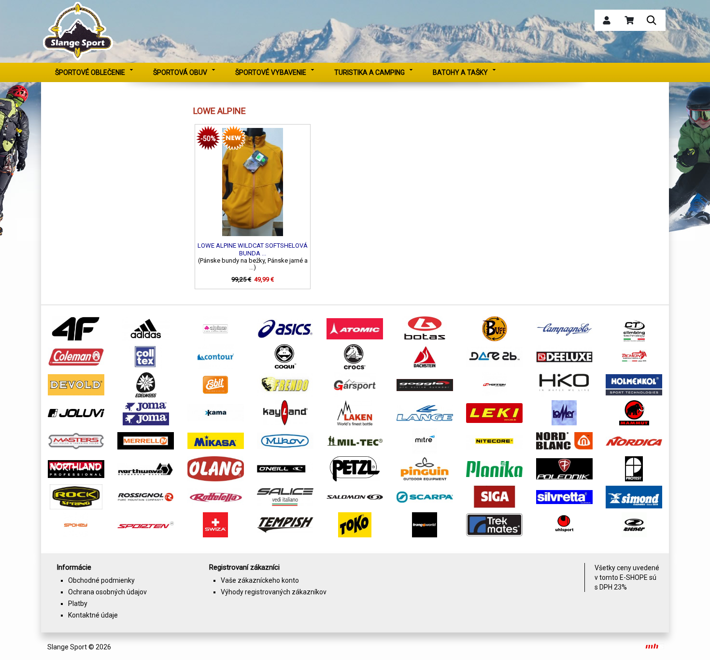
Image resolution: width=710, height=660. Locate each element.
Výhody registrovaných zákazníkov (274, 592)
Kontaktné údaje (93, 615)
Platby (77, 603)
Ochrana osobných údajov (107, 592)
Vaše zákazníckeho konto (260, 580)
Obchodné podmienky (101, 580)
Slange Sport (67, 647)
